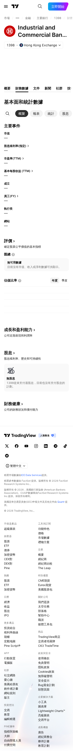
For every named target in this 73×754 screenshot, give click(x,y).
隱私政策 (43, 667)
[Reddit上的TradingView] (7, 456)
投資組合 (9, 628)
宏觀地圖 (9, 641)
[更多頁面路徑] (17, 18)
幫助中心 (43, 615)
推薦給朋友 (11, 684)
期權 (7, 636)
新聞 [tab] (48, 88)
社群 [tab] (59, 88)
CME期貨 (44, 580)
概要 (41, 554)
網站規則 (9, 693)
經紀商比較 (45, 563)
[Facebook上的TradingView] (16, 446)
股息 (7, 611)
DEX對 (8, 563)
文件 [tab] (36, 88)
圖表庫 (42, 706)
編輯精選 (9, 719)
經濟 (7, 602)
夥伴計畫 (43, 741)
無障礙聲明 (45, 676)
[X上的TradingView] (7, 446)
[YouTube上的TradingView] (26, 446)
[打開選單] (6, 6)
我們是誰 (43, 602)
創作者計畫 (11, 688)
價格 (41, 533)
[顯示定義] (13, 254)
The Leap (44, 568)
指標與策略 (11, 731)
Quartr (60, 501)
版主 (7, 697)
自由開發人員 (12, 740)
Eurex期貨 (44, 585)
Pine (7, 568)
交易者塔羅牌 (46, 641)
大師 (7, 736)
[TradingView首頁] (15, 6)
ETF (6, 545)
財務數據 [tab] (21, 88)
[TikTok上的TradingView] (65, 446)
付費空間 (9, 745)
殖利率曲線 (11, 632)
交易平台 (43, 719)
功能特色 (43, 528)
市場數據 (43, 537)
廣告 (41, 732)
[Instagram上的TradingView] (36, 446)
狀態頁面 (43, 689)
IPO (6, 615)
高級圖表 (43, 715)
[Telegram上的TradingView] (55, 446)
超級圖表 (9, 528)
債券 (7, 550)
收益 (7, 606)
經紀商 (42, 559)
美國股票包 (45, 589)
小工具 (42, 702)
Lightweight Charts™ (51, 711)
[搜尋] (40, 6)
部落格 (42, 611)
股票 (7, 541)
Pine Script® (12, 645)
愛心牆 (8, 679)
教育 (7, 714)
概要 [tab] (7, 88)
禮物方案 (43, 542)
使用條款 (43, 658)
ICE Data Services (31, 475)
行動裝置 (9, 658)
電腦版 (8, 662)
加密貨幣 (9, 554)
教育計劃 (43, 745)
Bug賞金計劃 (46, 685)
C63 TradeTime (48, 645)
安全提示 (43, 680)
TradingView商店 (49, 636)
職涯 (41, 619)
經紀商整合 (45, 736)
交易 (7, 710)
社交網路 (9, 675)
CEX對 (8, 559)
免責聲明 (43, 662)
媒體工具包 (45, 624)
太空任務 (43, 606)
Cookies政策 (46, 671)
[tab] (21, 113)
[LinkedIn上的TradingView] (46, 446)
